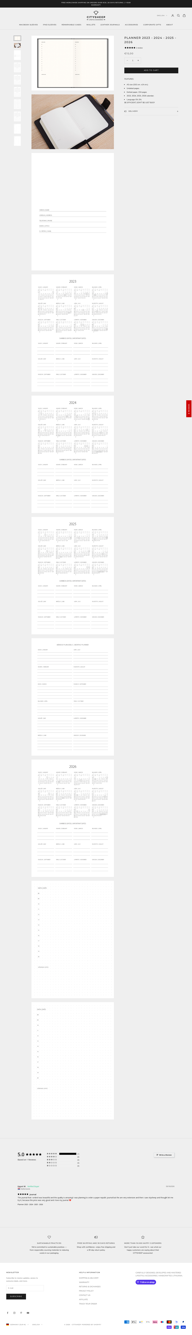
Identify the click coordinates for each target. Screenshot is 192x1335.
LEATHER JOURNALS (110, 25)
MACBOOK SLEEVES (28, 25)
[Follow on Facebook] (7, 1313)
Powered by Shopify (91, 1324)
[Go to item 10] (17, 141)
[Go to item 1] (17, 38)
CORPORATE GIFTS (152, 25)
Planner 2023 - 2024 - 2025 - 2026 (30, 1204)
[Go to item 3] (17, 55)
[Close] (187, 1276)
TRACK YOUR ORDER (88, 1304)
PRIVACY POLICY (86, 1291)
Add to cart (151, 70)
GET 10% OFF (172, 1316)
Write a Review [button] (165, 1155)
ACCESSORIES (131, 25)
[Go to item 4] (17, 67)
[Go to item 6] (17, 92)
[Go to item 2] (17, 45)
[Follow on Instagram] (14, 1313)
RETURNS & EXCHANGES (90, 1286)
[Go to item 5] (17, 80)
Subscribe (16, 1296)
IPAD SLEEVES (49, 25)
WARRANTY (84, 1282)
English (161, 15)
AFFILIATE (83, 1299)
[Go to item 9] (17, 129)
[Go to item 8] (17, 116)
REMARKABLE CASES (71, 25)
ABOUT (169, 25)
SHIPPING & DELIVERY (88, 1278)
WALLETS (90, 25)
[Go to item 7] (17, 104)
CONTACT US (84, 1295)
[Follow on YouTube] (28, 1313)
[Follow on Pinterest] (21, 1313)
